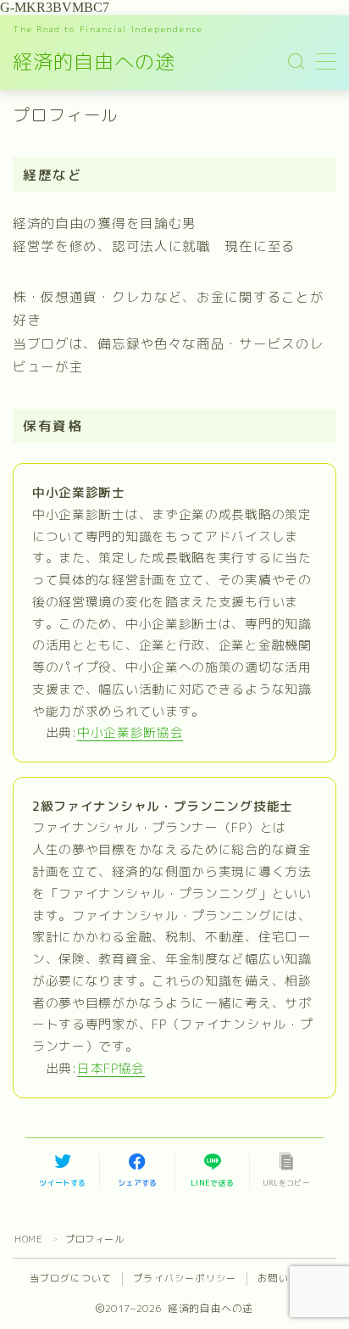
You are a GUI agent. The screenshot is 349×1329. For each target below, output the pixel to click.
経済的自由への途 (94, 61)
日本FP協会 (111, 1068)
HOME (28, 1239)
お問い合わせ (288, 1278)
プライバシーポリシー (184, 1278)
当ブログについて (71, 1278)
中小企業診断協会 (130, 732)
